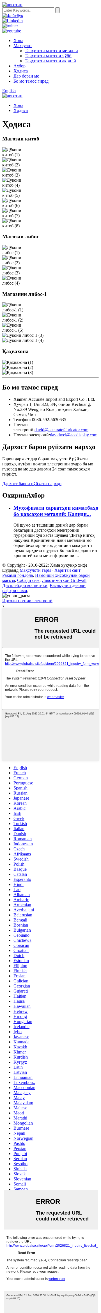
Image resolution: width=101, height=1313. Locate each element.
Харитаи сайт (67, 570)
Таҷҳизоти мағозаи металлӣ (51, 50)
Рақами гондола (17, 575)
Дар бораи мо (26, 76)
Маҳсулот (22, 45)
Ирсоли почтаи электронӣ (27, 600)
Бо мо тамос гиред (31, 81)
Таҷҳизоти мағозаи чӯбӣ (48, 55)
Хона (18, 40)
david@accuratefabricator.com (61, 429)
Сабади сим (28, 580)
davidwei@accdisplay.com (73, 434)
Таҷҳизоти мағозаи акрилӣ (50, 60)
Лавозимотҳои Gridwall (64, 580)
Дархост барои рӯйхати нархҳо (31, 483)
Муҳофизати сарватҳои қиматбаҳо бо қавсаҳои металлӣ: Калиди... (55, 511)
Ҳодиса (20, 71)
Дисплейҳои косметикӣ (24, 585)
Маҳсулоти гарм (35, 570)
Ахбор (19, 65)
